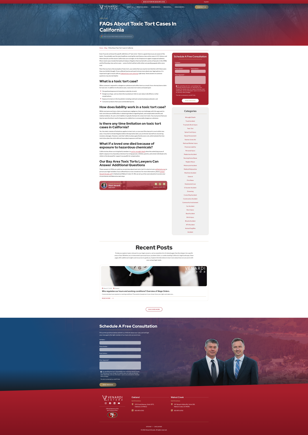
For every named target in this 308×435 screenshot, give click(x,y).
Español (206, 1)
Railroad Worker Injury (190, 143)
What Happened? (180, 74)
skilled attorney (160, 169)
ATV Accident (190, 225)
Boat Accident (190, 213)
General (190, 176)
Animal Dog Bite (190, 228)
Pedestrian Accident (190, 154)
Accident (190, 232)
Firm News (190, 180)
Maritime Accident (190, 173)
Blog (105, 48)
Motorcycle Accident (190, 165)
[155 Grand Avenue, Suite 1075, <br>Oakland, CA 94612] (133, 404)
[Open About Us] (133, 7)
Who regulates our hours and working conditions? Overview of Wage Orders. (136, 291)
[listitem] (154, 256)
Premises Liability (190, 147)
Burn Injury (190, 210)
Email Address (195, 68)
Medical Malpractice (190, 169)
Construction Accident (190, 199)
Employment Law (190, 184)
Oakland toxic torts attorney (129, 73)
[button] (155, 184)
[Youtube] (119, 403)
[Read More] (112, 298)
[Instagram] (106, 403)
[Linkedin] (115, 403)
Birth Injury (190, 217)
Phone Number (179, 68)
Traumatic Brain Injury (190, 125)
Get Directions (136, 401)
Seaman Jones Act (190, 139)
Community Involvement (190, 202)
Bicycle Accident (190, 221)
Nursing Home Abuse (190, 158)
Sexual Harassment (190, 136)
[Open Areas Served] (184, 7)
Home (101, 48)
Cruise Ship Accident (190, 195)
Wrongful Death (190, 117)
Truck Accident (190, 121)
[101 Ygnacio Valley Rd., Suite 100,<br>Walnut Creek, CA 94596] (172, 404)
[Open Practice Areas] (148, 7)
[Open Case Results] (160, 7)
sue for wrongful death (138, 151)
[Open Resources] (171, 7)
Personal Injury (190, 150)
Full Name (178, 62)
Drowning (190, 191)
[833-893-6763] (133, 410)
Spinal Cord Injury (190, 132)
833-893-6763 (139, 410)
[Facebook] (110, 403)
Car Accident (190, 206)
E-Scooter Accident (190, 187)
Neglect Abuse (190, 162)
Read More (106, 298)
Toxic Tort (103, 18)
